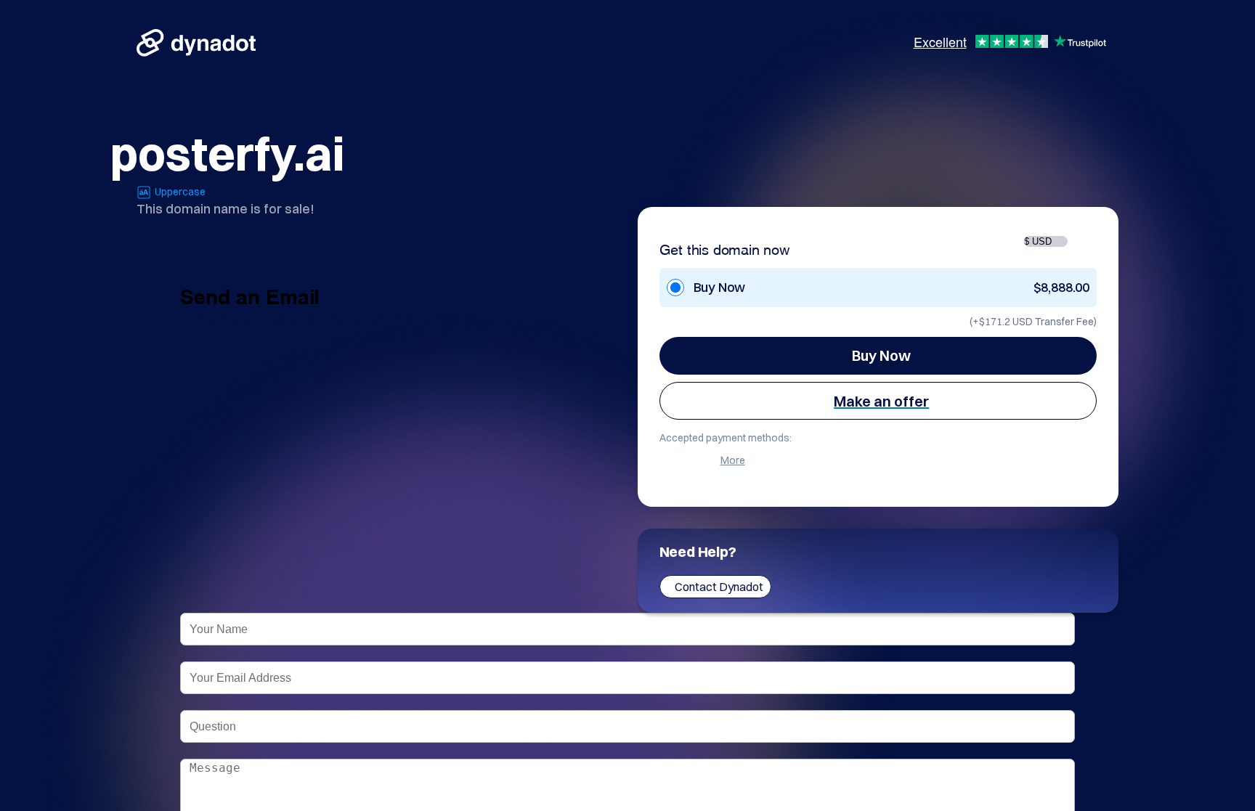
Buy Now (881, 355)
